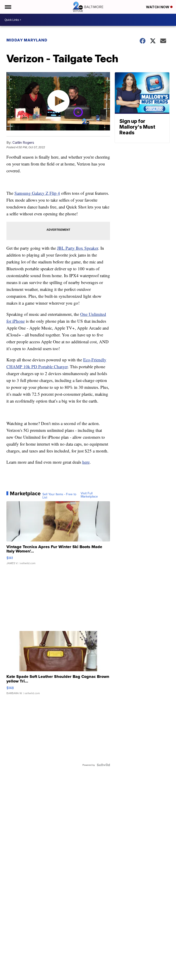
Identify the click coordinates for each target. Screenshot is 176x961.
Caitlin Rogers (23, 142)
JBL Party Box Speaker (77, 248)
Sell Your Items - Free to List (59, 496)
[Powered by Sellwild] (103, 764)
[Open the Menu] (7, 7)
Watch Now (158, 7)
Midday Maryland (26, 40)
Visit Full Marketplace (89, 495)
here (86, 462)
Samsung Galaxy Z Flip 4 (37, 193)
